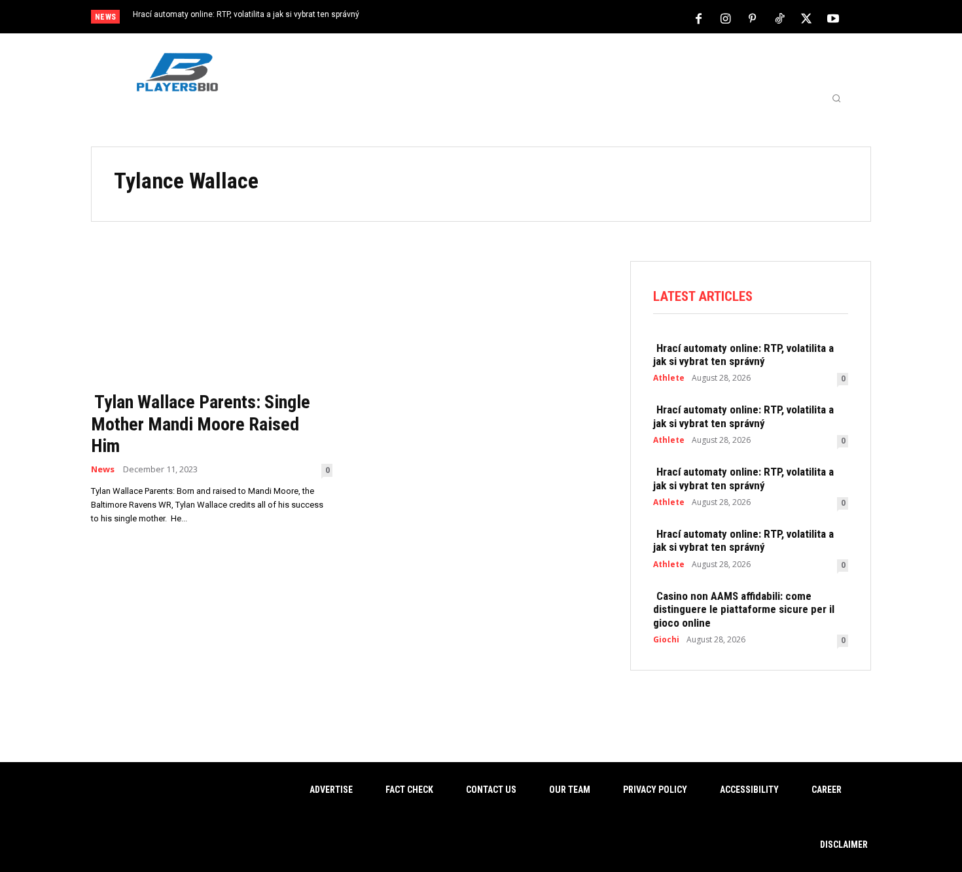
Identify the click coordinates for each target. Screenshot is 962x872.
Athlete (669, 378)
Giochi (666, 640)
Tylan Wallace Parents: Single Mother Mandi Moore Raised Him (200, 424)
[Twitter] (806, 17)
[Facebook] (699, 17)
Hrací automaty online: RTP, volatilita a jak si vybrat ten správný (246, 14)
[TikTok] (779, 17)
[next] (524, 18)
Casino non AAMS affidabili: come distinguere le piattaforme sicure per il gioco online (743, 609)
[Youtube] (833, 17)
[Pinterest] (752, 17)
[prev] (503, 18)
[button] (836, 98)
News (103, 469)
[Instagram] (726, 17)
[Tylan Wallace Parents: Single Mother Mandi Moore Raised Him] (211, 322)
